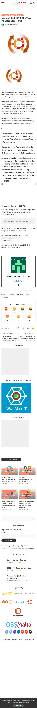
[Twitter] (23, 328)
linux (28, 294)
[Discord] (30, 632)
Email (3, 532)
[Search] (34, 3)
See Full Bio (17, 281)
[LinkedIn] (18, 285)
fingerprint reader (9, 490)
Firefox (24, 490)
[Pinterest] (28, 328)
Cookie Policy (24, 702)
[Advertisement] (15, 361)
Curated (12, 294)
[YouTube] (22, 632)
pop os (13, 471)
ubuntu (20, 15)
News (5, 471)
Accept (18, 705)
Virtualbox (25, 474)
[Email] (33, 328)
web (23, 497)
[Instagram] (14, 632)
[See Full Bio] (23, 281)
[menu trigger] (3, 3)
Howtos (6, 495)
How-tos (20, 294)
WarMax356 (8, 24)
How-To (5, 15)
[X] (10, 632)
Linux (12, 15)
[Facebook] (18, 328)
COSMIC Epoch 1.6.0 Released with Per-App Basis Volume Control (9, 479)
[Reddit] (26, 632)
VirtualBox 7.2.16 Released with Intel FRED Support (25, 479)
